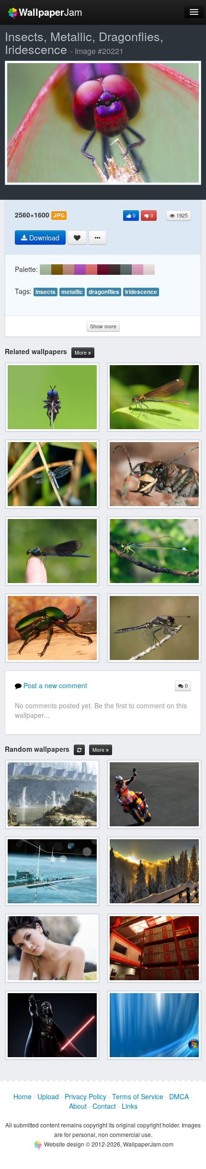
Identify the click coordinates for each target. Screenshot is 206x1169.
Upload (48, 1096)
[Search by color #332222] (114, 269)
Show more (103, 326)
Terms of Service (137, 1096)
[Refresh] (79, 750)
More (81, 352)
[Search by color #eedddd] (149, 269)
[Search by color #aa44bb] (80, 269)
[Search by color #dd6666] (91, 269)
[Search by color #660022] (103, 269)
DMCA (179, 1096)
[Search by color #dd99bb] (137, 269)
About (78, 1106)
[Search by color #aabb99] (45, 269)
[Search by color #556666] (126, 269)
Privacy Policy (85, 1096)
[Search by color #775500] (57, 269)
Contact (104, 1106)
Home (22, 1096)
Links (129, 1106)
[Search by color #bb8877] (68, 269)
